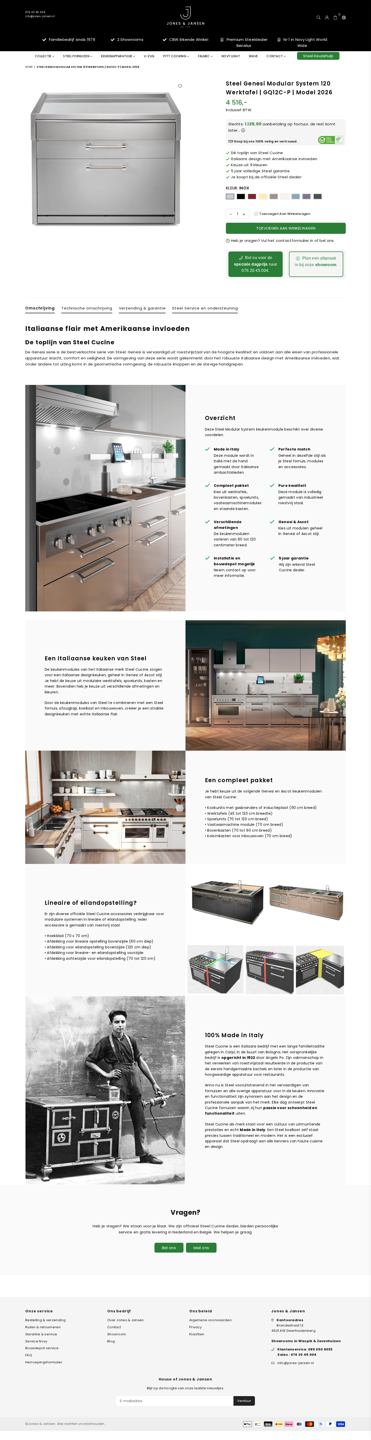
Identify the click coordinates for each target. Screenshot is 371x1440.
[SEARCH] (318, 17)
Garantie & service (41, 1334)
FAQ (28, 1355)
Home (29, 67)
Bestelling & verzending (45, 1320)
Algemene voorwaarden (210, 1320)
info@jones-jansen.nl (40, 16)
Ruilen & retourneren (43, 1327)
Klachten (196, 1334)
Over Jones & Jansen (125, 1320)
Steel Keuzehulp (318, 56)
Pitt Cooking (175, 56)
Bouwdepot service (42, 1348)
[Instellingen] (343, 17)
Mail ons (201, 1247)
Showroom (116, 1334)
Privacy (195, 1327)
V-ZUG (149, 56)
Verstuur (244, 1400)
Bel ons (169, 1247)
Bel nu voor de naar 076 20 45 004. (255, 264)
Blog (111, 1341)
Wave (253, 56)
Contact (275, 56)
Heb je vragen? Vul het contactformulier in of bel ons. (282, 240)
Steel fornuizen (76, 56)
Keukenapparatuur (117, 56)
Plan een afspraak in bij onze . (316, 261)
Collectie (43, 56)
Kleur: (237, 188)
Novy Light (231, 56)
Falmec (204, 56)
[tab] (40, 309)
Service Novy (36, 1341)
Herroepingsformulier (43, 1362)
